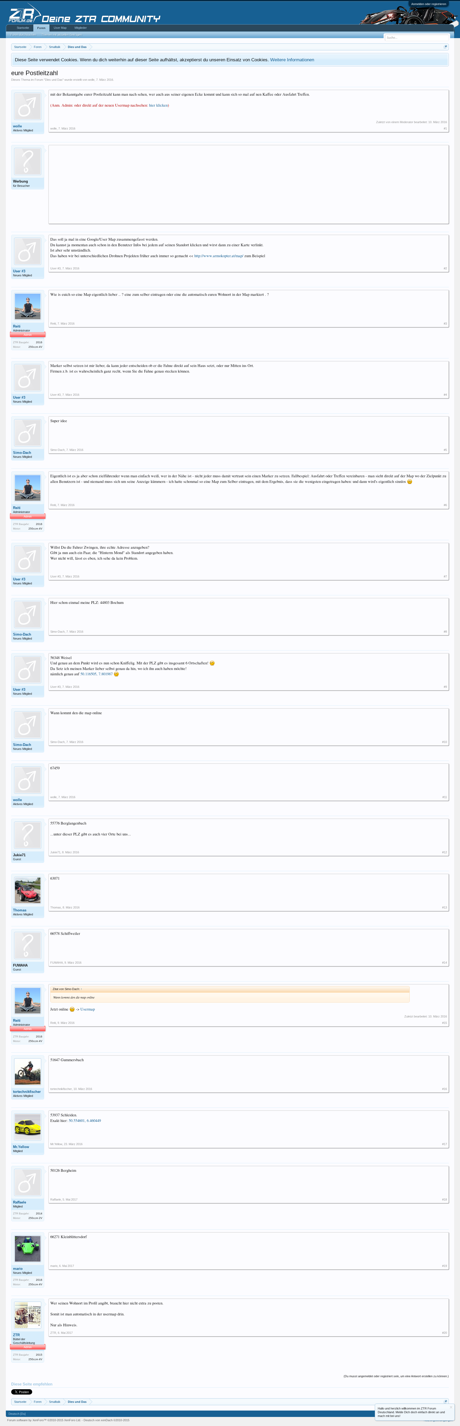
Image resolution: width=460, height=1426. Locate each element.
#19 (444, 1265)
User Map (60, 27)
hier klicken (158, 105)
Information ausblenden (451, 1407)
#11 (444, 797)
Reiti (16, 326)
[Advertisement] (210, 184)
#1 (445, 128)
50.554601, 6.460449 (85, 1120)
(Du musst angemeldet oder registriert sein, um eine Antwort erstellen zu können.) (396, 1376)
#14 (444, 962)
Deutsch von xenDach (106, 1420)
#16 (444, 1088)
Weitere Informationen (292, 59)
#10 (444, 742)
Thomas (19, 910)
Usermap (87, 1009)
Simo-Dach (22, 453)
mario (18, 1269)
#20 (444, 1332)
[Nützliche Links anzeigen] (445, 47)
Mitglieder (81, 27)
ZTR (16, 1335)
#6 (445, 505)
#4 (445, 394)
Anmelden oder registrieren (428, 4)
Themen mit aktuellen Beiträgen (62, 34)
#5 (445, 449)
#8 (445, 631)
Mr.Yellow (21, 1147)
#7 (445, 576)
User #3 (19, 271)
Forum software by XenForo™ (44, 1420)
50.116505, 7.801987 (96, 673)
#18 (444, 1199)
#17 (444, 1144)
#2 (445, 268)
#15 (444, 1022)
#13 (444, 907)
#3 (445, 323)
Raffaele (19, 1202)
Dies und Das (54, 79)
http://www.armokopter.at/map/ (218, 255)
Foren (41, 28)
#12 (444, 852)
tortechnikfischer (27, 1092)
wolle (91, 79)
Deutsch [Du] (17, 1413)
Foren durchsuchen (23, 34)
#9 (445, 686)
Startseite (23, 27)
